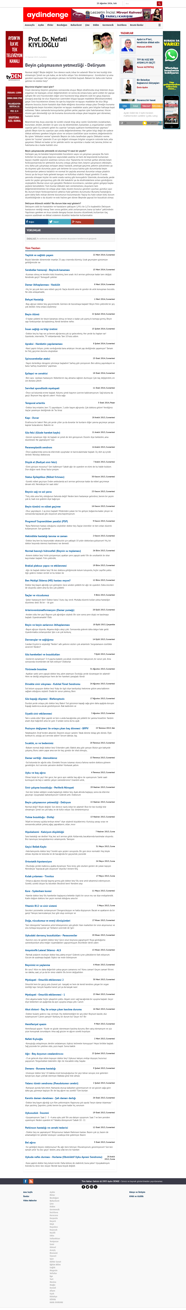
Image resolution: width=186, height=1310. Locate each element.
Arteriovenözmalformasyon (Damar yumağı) (49, 610)
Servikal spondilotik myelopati (42, 388)
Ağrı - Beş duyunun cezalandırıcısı (44, 1054)
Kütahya (53, 1296)
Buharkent (76, 25)
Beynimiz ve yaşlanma (37, 965)
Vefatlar (53, 1273)
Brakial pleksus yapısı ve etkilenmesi (46, 566)
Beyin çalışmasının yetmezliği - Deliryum (48, 802)
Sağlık (52, 1267)
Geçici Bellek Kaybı (35, 847)
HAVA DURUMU (56, 1302)
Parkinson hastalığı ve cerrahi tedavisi (46, 1128)
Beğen (31, 222)
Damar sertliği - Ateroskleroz (41, 758)
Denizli (53, 1288)
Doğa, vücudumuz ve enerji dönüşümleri (47, 921)
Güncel (53, 1247)
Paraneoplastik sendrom (38, 447)
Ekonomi (54, 1253)
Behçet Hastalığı (34, 299)
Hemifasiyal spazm (35, 1024)
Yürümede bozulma (36, 669)
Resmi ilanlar (136, 25)
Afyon (52, 1291)
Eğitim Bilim (55, 1264)
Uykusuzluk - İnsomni (37, 1113)
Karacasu (54, 1215)
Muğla (52, 1285)
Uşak (52, 1293)
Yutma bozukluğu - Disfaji (39, 817)
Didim (96, 25)
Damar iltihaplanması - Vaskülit (42, 285)
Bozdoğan (62, 25)
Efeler (50, 25)
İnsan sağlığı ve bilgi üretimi (41, 329)
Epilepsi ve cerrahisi (36, 373)
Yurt (51, 1279)
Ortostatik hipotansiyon (38, 861)
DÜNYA (53, 1299)
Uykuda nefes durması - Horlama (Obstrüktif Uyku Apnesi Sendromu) (63, 1157)
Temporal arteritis (35, 403)
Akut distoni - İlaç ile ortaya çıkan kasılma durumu (53, 1009)
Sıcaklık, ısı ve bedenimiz (39, 743)
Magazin (53, 1270)
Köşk (52, 1224)
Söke (52, 1235)
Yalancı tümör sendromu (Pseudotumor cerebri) (51, 1083)
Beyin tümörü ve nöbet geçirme (43, 506)
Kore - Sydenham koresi (38, 891)
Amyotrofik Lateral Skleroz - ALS (43, 950)
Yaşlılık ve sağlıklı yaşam (39, 255)
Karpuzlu (54, 1218)
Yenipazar (54, 1241)
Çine (87, 25)
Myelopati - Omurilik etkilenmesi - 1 (45, 995)
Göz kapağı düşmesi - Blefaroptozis (45, 699)
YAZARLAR (127, 33)
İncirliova (122, 25)
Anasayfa (30, 25)
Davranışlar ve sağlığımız (39, 640)
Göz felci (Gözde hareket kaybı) (42, 433)
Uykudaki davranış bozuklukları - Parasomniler (51, 935)
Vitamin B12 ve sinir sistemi (41, 906)
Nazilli (52, 1233)
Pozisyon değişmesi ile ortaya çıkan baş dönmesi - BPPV (56, 728)
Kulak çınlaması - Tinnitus (39, 876)
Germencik (108, 25)
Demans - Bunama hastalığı (40, 1068)
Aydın (41, 25)
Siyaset (53, 1256)
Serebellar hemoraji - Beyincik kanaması (47, 270)
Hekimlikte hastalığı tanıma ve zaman (46, 536)
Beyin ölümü (32, 314)
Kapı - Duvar (32, 418)
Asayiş (53, 1250)
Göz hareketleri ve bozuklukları (42, 654)
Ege (51, 1276)
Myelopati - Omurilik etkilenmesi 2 (44, 980)
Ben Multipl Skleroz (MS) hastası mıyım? (47, 580)
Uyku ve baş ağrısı (35, 773)
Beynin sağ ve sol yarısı (38, 492)
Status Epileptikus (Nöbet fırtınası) (44, 477)
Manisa (53, 1282)
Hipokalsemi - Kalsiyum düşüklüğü (44, 832)
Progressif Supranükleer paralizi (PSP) (46, 521)
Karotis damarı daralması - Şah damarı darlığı (50, 1098)
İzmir (52, 1244)
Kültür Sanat (55, 1262)
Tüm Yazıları (32, 248)
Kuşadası (54, 1227)
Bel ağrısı (30, 1142)
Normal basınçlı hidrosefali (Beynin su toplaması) (53, 551)
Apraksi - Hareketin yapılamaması (44, 344)
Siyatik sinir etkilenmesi (38, 714)
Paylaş (78, 222)
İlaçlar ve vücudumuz (37, 595)
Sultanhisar (55, 1238)
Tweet (56, 222)
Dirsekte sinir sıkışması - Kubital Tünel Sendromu (52, 684)
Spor (52, 1259)
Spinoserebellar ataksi (37, 359)
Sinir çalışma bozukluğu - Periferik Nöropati (49, 787)
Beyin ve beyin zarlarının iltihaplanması (47, 625)
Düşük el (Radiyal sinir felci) (41, 462)
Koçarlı (53, 1221)
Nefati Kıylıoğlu (34, 1039)
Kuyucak (53, 1230)
